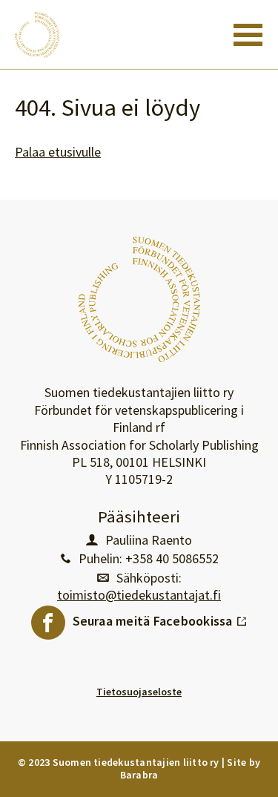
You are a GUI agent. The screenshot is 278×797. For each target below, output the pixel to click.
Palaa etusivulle (58, 152)
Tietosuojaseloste (139, 691)
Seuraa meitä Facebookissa (160, 617)
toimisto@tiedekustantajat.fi (139, 595)
